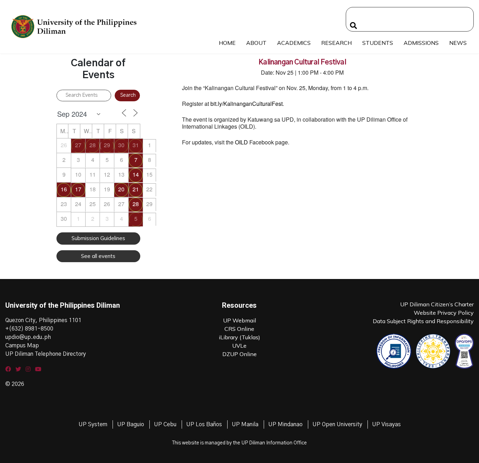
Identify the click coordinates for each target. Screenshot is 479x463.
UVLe (239, 345)
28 (92, 145)
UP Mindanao (285, 424)
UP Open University (337, 424)
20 (121, 189)
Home (227, 42)
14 (136, 174)
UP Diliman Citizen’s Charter (437, 304)
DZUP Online (239, 354)
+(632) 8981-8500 (29, 329)
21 (136, 189)
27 (78, 145)
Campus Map (22, 345)
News (458, 42)
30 (121, 145)
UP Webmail (239, 320)
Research (336, 42)
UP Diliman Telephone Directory (45, 354)
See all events (98, 256)
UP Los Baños (204, 424)
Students (377, 42)
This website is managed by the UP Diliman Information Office (239, 443)
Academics (294, 42)
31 (136, 145)
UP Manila (245, 424)
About (256, 42)
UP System (93, 424)
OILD (241, 142)
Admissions (421, 42)
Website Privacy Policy (444, 312)
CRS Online (239, 328)
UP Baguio (130, 424)
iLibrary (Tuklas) (239, 337)
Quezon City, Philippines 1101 (43, 320)
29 (107, 145)
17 (78, 189)
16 (64, 189)
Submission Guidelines (98, 238)
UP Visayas (386, 424)
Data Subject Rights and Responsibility (423, 321)
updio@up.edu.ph (28, 337)
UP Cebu (165, 424)
